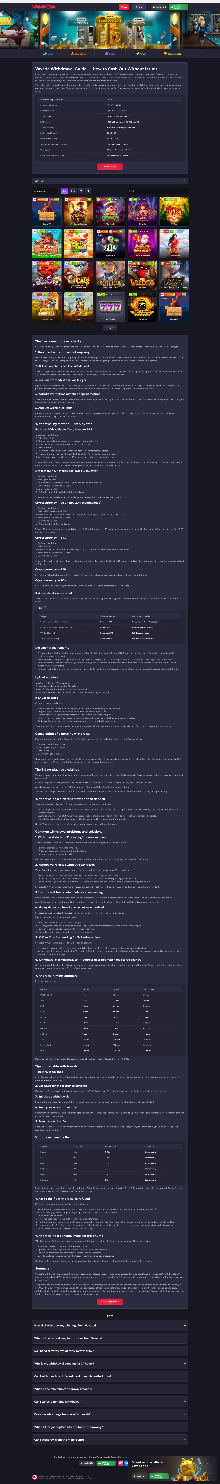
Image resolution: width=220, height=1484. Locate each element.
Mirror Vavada (110, 166)
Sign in (139, 7)
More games (110, 328)
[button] (3, 30)
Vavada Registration (110, 1301)
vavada (3, 1)
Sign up (124, 7)
